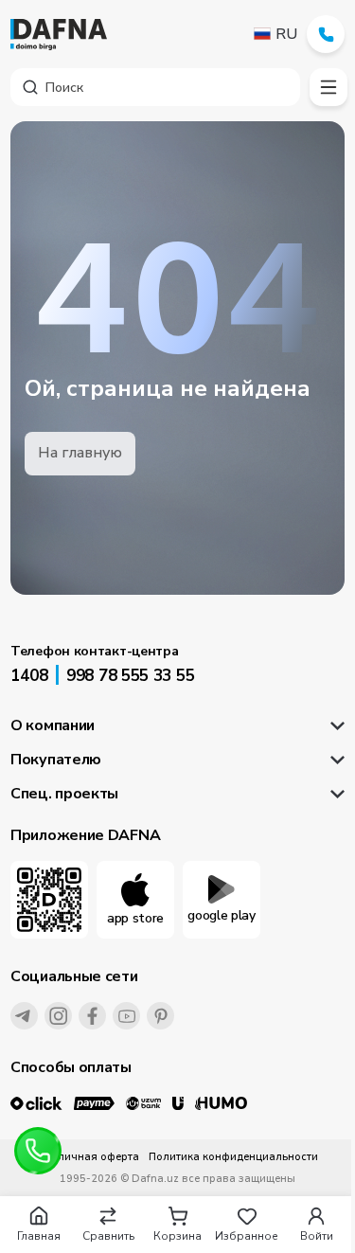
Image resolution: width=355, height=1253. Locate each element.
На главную (80, 452)
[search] (155, 87)
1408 (29, 676)
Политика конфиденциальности (233, 1157)
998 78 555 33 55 (130, 676)
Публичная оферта (88, 1157)
